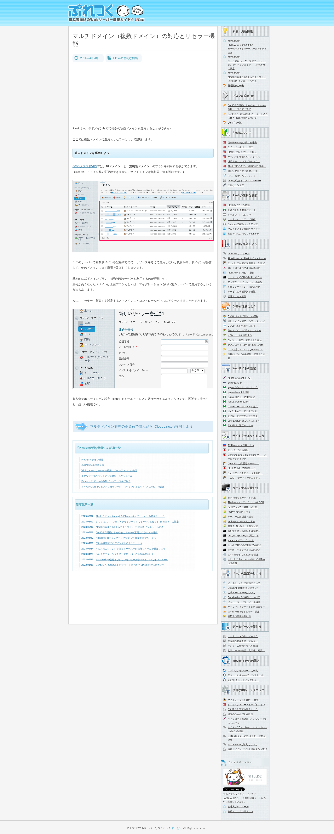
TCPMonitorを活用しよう (241, 445)
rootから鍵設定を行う (239, 511)
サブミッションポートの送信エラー (246, 607)
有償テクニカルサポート (240, 811)
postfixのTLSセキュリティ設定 (244, 611)
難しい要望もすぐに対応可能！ (244, 171)
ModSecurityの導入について (242, 744)
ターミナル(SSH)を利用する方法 (245, 277)
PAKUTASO (229, 798)
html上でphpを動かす (239, 401)
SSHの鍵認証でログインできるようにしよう (119, 543)
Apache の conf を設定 (239, 378)
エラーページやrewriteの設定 (243, 406)
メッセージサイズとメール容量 (244, 602)
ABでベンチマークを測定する (243, 535)
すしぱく (177, 828)
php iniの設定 (235, 382)
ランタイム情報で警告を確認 (243, 646)
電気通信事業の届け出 (239, 616)
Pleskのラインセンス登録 (241, 272)
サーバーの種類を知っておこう (244, 156)
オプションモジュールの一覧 (243, 670)
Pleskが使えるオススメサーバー (244, 180)
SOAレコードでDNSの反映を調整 (245, 344)
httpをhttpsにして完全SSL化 (242, 411)
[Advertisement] (143, 99)
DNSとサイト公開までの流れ (243, 316)
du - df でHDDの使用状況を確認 (244, 545)
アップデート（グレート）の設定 (245, 282)
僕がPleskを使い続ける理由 (242, 142)
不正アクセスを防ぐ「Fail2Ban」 (245, 473)
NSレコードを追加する (240, 335)
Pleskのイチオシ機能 (92, 459)
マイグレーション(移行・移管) (243, 700)
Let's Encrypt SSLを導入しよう (244, 421)
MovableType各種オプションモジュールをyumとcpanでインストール (132, 559)
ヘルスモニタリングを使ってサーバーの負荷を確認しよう (126, 554)
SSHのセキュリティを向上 (242, 497)
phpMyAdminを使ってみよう (243, 641)
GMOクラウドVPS (84, 166)
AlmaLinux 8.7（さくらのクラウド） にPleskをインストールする (130, 527)
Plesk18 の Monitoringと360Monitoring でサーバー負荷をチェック (130, 516)
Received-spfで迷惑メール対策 (244, 597)
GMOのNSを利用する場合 (241, 325)
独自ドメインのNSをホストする (244, 330)
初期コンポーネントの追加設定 (244, 286)
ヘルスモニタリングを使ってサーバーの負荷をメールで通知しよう (130, 548)
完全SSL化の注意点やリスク (243, 416)
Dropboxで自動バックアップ (243, 224)
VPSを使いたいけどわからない (244, 161)
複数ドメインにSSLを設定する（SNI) (247, 749)
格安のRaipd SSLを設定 (240, 714)
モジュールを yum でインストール (245, 675)
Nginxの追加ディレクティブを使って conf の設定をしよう (126, 538)
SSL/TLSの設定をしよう (240, 425)
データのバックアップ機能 (242, 219)
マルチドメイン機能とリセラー (244, 229)
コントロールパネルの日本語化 (244, 268)
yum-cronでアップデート (241, 540)
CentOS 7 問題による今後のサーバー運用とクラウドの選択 (127, 532)
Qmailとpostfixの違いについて (243, 588)
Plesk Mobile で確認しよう (242, 468)
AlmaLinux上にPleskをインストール (247, 258)
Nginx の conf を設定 (238, 392)
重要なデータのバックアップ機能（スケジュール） (108, 476)
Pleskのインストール (239, 253)
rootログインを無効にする (241, 521)
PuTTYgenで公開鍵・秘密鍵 (242, 507)
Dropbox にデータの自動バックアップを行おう (105, 481)
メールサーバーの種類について (244, 583)
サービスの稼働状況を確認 (242, 291)
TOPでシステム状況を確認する (244, 531)
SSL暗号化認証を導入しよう (243, 709)
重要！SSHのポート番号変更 (243, 526)
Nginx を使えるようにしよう (243, 387)
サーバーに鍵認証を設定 (240, 516)
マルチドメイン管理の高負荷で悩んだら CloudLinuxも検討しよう (141, 426)
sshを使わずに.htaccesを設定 (243, 554)
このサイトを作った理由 (240, 147)
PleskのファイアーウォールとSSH (246, 502)
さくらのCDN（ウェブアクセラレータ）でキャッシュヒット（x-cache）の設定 (122, 486)
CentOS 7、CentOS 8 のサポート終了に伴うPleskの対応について (130, 565)
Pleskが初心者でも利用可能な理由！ (247, 166)
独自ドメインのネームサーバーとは (246, 321)
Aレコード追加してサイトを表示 (245, 340)
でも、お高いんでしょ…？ (242, 175)
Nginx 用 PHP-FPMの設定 (241, 397)
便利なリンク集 (236, 185)
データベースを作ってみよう (243, 636)
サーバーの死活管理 (238, 450)
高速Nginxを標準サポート (94, 465)
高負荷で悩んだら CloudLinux (243, 233)
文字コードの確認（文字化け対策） (246, 650)
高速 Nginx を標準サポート (242, 210)
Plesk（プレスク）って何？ (242, 152)
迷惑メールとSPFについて (241, 592)
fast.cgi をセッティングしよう (243, 680)
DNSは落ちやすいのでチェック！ (245, 349)
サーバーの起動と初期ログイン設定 (246, 263)
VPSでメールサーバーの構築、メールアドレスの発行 (109, 470)
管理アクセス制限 (237, 296)
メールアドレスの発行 (239, 214)
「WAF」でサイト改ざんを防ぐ (244, 477)
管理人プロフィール (238, 806)
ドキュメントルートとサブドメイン (246, 704)
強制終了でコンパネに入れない (244, 550)
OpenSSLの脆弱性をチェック (243, 463)
